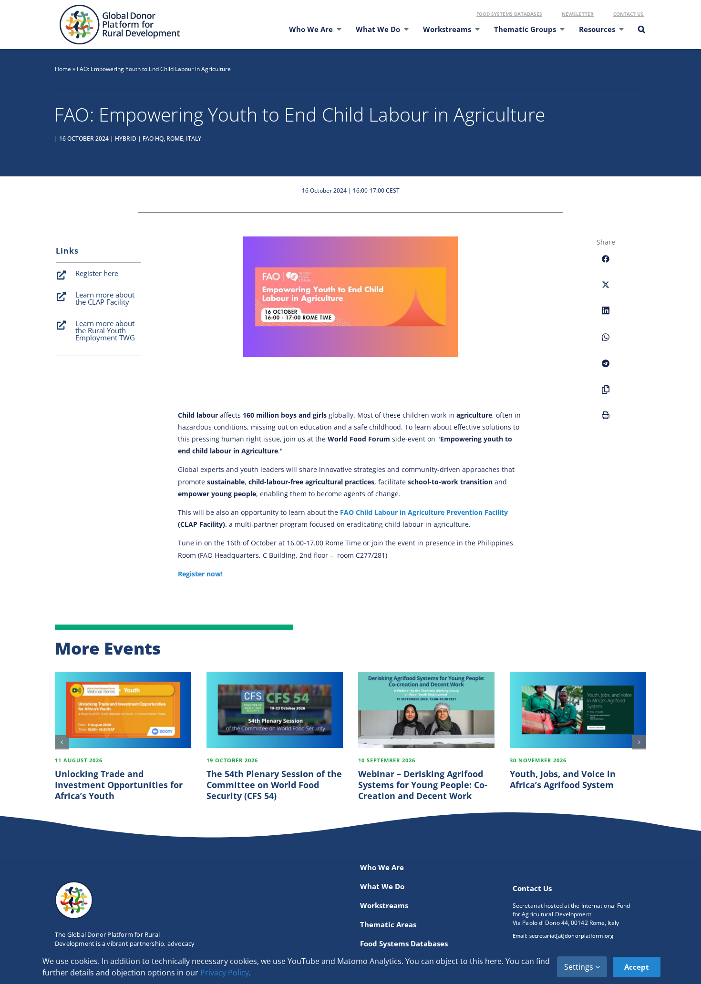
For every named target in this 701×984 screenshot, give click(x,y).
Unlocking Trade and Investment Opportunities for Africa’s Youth (119, 785)
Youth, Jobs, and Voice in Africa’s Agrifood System (563, 779)
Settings (579, 967)
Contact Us (628, 13)
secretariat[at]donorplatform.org (571, 935)
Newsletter (578, 13)
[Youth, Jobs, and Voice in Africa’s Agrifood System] (578, 710)
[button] (641, 35)
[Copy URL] (605, 394)
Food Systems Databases (509, 13)
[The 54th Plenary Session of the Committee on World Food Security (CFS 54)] (274, 710)
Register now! (200, 573)
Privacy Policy (224, 972)
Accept (636, 967)
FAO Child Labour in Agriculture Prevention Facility (424, 512)
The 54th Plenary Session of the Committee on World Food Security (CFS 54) (274, 785)
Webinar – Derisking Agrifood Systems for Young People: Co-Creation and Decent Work (422, 785)
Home (63, 69)
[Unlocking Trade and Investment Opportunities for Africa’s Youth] (123, 710)
